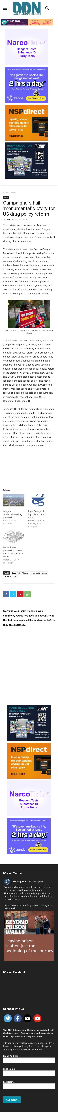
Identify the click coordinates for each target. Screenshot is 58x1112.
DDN (8, 219)
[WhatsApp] (27, 594)
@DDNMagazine (36, 881)
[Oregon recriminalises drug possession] (13, 500)
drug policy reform (39, 573)
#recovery (14, 899)
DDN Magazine (19, 881)
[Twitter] (13, 594)
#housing (26, 890)
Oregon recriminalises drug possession (12, 514)
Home (5, 192)
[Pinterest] (20, 594)
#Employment (11, 893)
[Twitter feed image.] (29, 936)
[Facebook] (6, 594)
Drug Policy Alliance (20, 573)
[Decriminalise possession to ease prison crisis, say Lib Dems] (13, 537)
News (13, 192)
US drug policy (10, 576)
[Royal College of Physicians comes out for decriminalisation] (38, 500)
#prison (48, 887)
